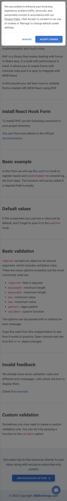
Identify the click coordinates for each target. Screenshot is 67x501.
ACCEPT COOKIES (49, 39)
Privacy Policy (12, 19)
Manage (27, 39)
